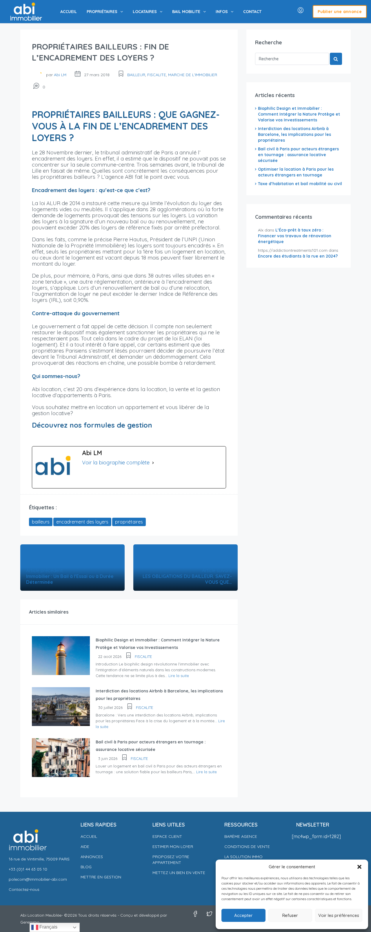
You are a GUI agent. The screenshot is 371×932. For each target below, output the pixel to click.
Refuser (290, 915)
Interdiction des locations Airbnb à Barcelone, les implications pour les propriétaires (294, 134)
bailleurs (41, 522)
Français (47, 926)
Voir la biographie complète (116, 462)
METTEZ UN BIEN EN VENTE (178, 872)
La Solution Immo (243, 856)
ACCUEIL (68, 11)
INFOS (222, 11)
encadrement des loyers (82, 522)
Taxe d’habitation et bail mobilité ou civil (300, 183)
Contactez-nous (24, 889)
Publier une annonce (340, 11)
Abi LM (60, 74)
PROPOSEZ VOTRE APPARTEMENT (170, 859)
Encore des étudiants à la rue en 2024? (298, 256)
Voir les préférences (338, 915)
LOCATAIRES (145, 11)
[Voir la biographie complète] (153, 462)
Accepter (243, 915)
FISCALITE (156, 74)
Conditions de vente (247, 846)
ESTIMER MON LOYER (172, 846)
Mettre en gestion (101, 877)
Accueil (89, 836)
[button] (359, 867)
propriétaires (129, 522)
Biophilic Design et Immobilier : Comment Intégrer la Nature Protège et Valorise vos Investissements (299, 114)
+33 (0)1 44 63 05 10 (28, 869)
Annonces (92, 856)
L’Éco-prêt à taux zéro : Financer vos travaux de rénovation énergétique (294, 235)
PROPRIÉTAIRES (102, 11)
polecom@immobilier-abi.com (38, 879)
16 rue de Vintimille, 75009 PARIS (39, 859)
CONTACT (252, 11)
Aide (85, 846)
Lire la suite (178, 675)
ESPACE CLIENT (167, 836)
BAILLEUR (136, 74)
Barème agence (240, 836)
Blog (86, 866)
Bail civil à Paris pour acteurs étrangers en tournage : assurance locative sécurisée (298, 154)
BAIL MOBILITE (186, 11)
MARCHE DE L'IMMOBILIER (192, 74)
